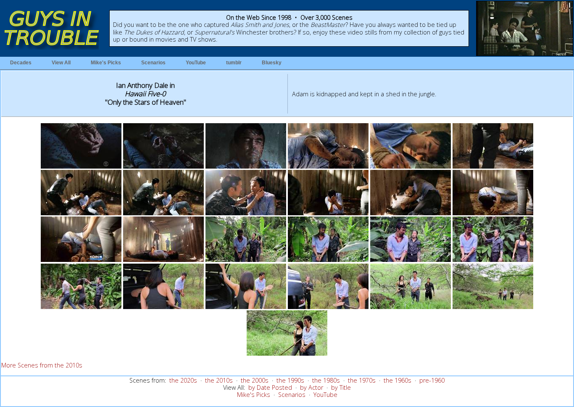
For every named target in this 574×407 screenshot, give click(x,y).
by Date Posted (270, 387)
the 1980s (326, 380)
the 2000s (255, 380)
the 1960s (397, 380)
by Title (341, 387)
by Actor (311, 387)
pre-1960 (432, 380)
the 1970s (362, 380)
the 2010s (219, 380)
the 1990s (290, 380)
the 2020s (183, 380)
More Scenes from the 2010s (41, 365)
